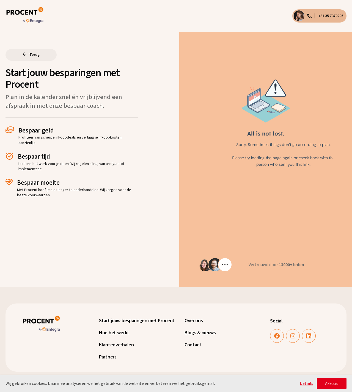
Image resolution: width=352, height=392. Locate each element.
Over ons (194, 320)
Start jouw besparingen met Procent (137, 320)
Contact (193, 344)
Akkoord (331, 384)
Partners (108, 357)
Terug (34, 54)
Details (306, 383)
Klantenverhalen (116, 344)
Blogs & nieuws (200, 332)
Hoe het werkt (114, 332)
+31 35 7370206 (330, 16)
